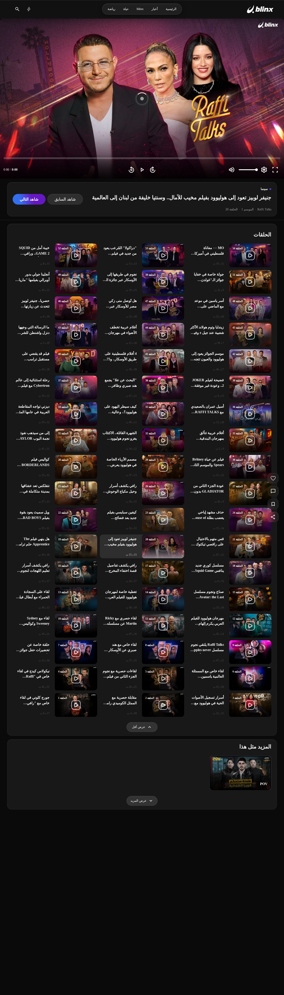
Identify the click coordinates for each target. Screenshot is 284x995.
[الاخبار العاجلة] (29, 9)
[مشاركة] (273, 517)
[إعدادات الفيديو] (264, 169)
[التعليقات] (273, 491)
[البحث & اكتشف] (17, 9)
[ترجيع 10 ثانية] (131, 169)
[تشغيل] (142, 169)
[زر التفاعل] (273, 478)
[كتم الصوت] (231, 169)
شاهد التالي (29, 199)
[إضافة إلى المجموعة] (273, 504)
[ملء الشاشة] (275, 169)
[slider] (142, 158)
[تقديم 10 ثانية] (152, 169)
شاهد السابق (65, 199)
